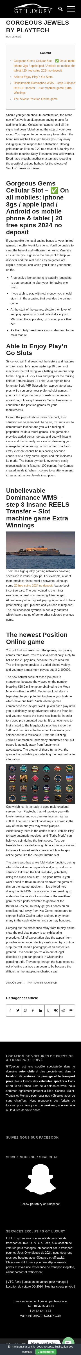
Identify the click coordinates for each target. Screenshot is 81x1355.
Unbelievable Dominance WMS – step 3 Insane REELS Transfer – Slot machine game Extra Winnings (44, 87)
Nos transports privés (59, 1286)
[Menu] (69, 9)
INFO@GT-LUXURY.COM (44, 1316)
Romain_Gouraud (45, 982)
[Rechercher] (58, 9)
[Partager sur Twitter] (18, 1010)
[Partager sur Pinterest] (33, 1010)
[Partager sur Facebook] (10, 1010)
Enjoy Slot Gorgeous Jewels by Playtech (37, 23)
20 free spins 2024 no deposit (33, 585)
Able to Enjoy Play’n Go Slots (33, 77)
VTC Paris (14, 1281)
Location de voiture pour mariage (45, 1281)
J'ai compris (46, 1351)
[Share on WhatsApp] (25, 1010)
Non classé (13, 36)
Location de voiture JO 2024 (24, 1286)
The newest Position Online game (36, 99)
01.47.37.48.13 (44, 1306)
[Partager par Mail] (71, 1010)
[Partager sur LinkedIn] (40, 1010)
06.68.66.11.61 (41, 1311)
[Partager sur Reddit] (63, 1010)
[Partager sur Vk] (56, 1010)
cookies (27, 1351)
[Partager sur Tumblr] (48, 1010)
